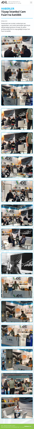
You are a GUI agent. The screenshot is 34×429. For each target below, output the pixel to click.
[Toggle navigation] (31, 2)
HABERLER (7, 8)
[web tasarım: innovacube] (29, 426)
